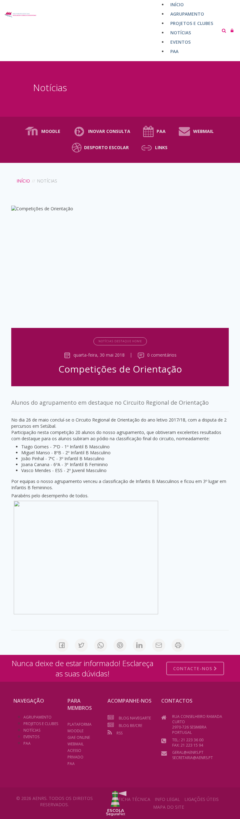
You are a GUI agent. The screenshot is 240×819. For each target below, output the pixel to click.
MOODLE (50, 131)
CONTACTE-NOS (193, 668)
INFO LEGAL (167, 799)
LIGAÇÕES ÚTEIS (201, 799)
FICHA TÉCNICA (134, 799)
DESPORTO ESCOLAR (106, 147)
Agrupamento (37, 717)
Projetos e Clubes (40, 723)
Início (23, 181)
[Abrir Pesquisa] (224, 30)
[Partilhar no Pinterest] (120, 645)
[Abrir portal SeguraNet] (116, 803)
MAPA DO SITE (168, 807)
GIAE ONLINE (79, 737)
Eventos (31, 736)
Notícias (31, 730)
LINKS (161, 147)
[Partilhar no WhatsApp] (100, 645)
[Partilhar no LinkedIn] (139, 645)
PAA (161, 131)
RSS (119, 733)
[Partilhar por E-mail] (158, 645)
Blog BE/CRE (130, 725)
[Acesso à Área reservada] (232, 30)
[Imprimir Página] (178, 645)
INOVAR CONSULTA (109, 131)
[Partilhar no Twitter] (81, 645)
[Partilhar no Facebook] (61, 645)
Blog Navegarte (135, 718)
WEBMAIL (203, 131)
